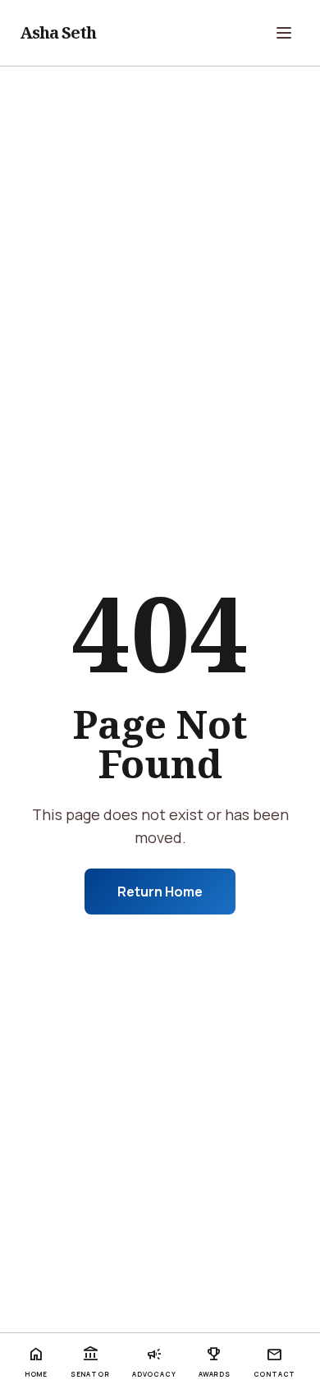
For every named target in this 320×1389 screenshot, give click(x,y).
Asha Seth (58, 32)
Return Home (160, 891)
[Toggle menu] (283, 32)
